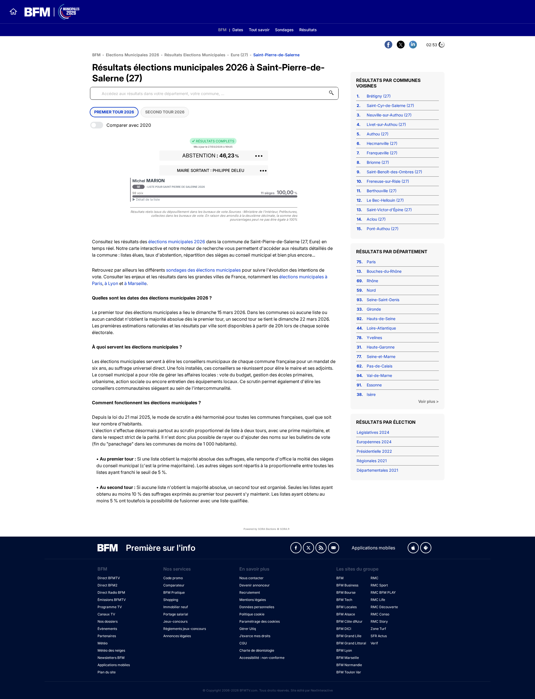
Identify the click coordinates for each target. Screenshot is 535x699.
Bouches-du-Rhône (384, 271)
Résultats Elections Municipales (194, 54)
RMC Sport (379, 585)
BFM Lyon (344, 650)
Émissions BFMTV (112, 600)
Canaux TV (106, 614)
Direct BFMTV (109, 578)
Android (425, 547)
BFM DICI (343, 629)
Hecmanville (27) (382, 143)
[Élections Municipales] (48, 12)
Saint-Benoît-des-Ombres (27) (394, 171)
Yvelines (374, 337)
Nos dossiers (108, 621)
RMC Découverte (384, 607)
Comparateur (173, 585)
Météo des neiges (111, 650)
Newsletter (333, 547)
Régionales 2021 (372, 460)
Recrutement (249, 592)
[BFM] (13, 11)
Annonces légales (177, 636)
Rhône (372, 280)
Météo (103, 643)
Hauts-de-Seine (381, 318)
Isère (371, 394)
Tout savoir (259, 29)
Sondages (284, 29)
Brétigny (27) (379, 96)
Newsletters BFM (111, 658)
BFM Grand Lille (348, 636)
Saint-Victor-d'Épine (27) (389, 209)
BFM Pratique (174, 592)
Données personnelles (256, 607)
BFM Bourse (346, 592)
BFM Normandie (349, 665)
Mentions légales (252, 600)
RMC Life (378, 600)
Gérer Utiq (247, 629)
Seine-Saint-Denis (383, 299)
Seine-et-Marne (381, 356)
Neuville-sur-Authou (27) (389, 115)
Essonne (374, 385)
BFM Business (347, 585)
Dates (237, 29)
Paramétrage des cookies (259, 621)
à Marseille (135, 283)
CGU (243, 643)
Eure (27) (239, 54)
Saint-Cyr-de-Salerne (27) (390, 105)
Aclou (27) (376, 219)
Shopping (170, 600)
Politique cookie (251, 614)
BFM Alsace (345, 614)
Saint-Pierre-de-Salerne (276, 54)
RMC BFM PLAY (383, 592)
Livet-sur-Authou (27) (386, 124)
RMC (374, 578)
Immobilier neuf (175, 607)
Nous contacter (251, 578)
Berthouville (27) (382, 190)
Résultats (308, 29)
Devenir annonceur (254, 585)
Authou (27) (377, 133)
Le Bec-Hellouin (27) (385, 200)
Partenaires (107, 636)
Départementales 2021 (377, 470)
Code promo (173, 578)
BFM (222, 29)
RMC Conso (380, 614)
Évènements (107, 629)
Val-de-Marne (379, 375)
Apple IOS (413, 547)
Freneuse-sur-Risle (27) (388, 181)
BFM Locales (346, 607)
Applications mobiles (114, 665)
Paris (371, 261)
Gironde (374, 309)
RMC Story (379, 621)
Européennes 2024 (374, 441)
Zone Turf (378, 629)
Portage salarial (175, 614)
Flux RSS (321, 547)
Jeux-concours (175, 621)
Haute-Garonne (381, 347)
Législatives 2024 (373, 432)
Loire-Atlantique (381, 328)
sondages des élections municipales (203, 270)
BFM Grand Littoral (351, 643)
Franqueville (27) (382, 152)
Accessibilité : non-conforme (261, 658)
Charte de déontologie (256, 650)
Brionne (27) (378, 162)
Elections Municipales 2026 (132, 54)
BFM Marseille (347, 658)
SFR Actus (379, 636)
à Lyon (111, 283)
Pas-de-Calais (379, 366)
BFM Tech (344, 600)
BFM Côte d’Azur (349, 621)
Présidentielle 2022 (374, 451)
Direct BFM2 (107, 585)
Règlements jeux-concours (184, 629)
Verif (374, 643)
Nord (371, 290)
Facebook (295, 547)
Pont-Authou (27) (382, 228)
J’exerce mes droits (254, 636)
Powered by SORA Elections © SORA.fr (267, 528)
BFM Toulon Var (348, 672)
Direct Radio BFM (111, 592)
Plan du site (107, 672)
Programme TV (110, 607)
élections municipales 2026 (176, 241)
